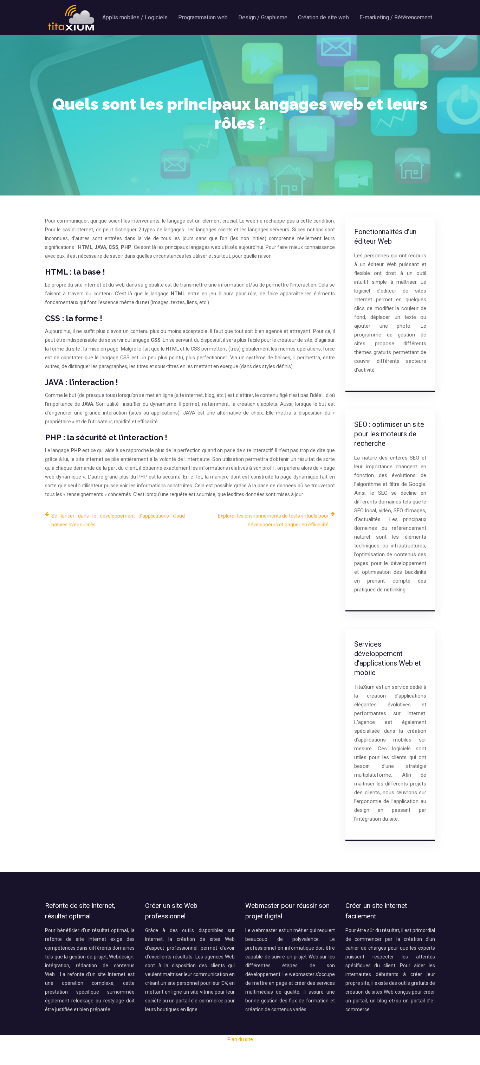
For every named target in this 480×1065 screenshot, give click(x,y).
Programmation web (203, 17)
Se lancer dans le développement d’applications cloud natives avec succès (118, 520)
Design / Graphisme (262, 17)
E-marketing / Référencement (395, 17)
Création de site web (323, 17)
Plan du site (240, 1039)
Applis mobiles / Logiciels (135, 17)
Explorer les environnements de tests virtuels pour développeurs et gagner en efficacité (273, 520)
